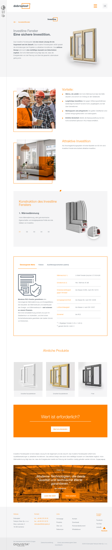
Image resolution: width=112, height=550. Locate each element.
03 (34, 232)
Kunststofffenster (24, 22)
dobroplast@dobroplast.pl (42, 524)
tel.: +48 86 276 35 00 (41, 518)
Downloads (75, 522)
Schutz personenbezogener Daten (67, 542)
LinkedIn (99, 527)
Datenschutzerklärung (47, 542)
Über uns (59, 526)
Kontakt (74, 519)
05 (49, 232)
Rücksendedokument (78, 526)
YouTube (99, 523)
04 (41, 232)
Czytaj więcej (100, 459)
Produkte (59, 522)
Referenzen (59, 529)
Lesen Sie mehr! (50, 496)
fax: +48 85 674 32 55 (41, 521)
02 (27, 232)
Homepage (59, 519)
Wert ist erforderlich (60, 429)
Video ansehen (71, 496)
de (105, 6)
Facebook (99, 520)
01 (20, 232)
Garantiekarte (58, 545)
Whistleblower (76, 529)
